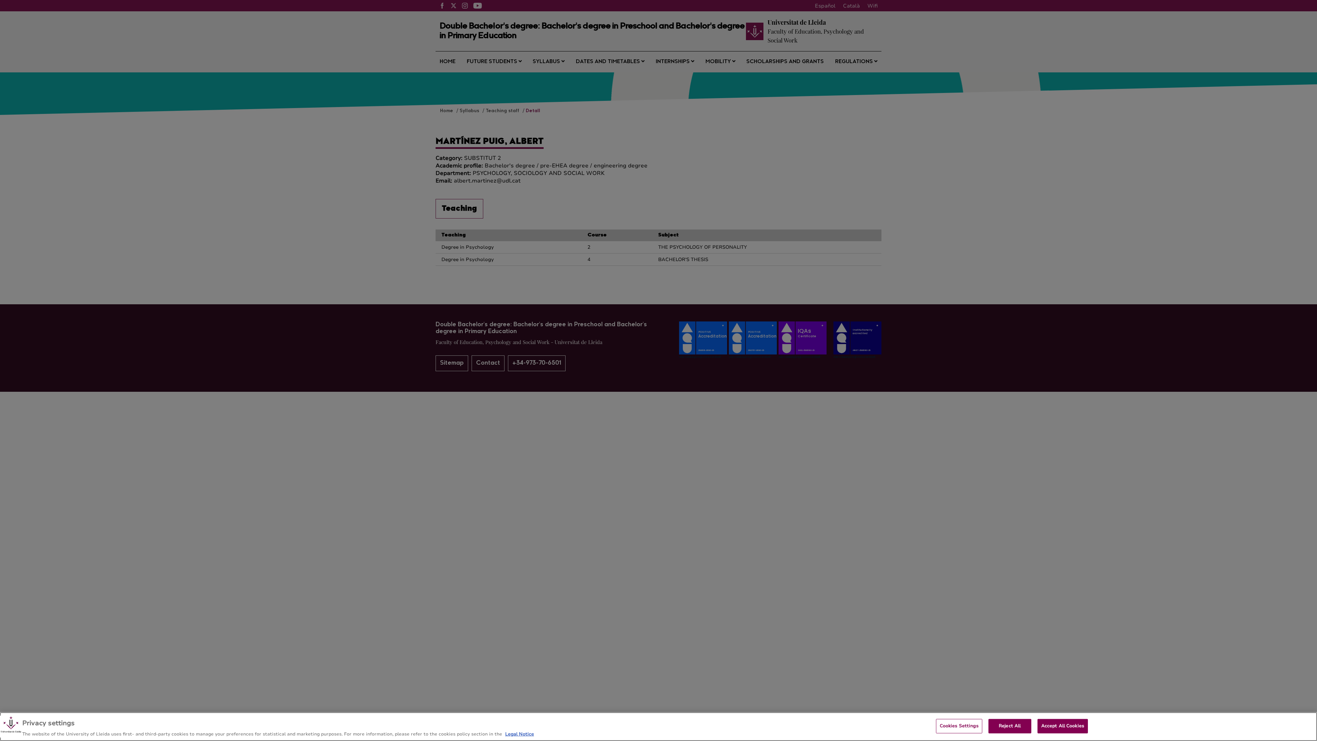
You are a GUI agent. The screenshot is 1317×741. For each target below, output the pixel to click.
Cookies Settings (959, 725)
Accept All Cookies (1062, 725)
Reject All (1010, 725)
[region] (658, 726)
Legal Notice (519, 734)
